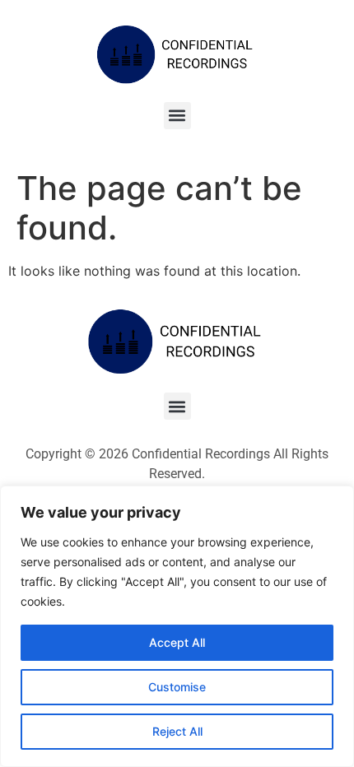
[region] (177, 626)
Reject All (177, 731)
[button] (177, 115)
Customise (177, 687)
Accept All (177, 642)
